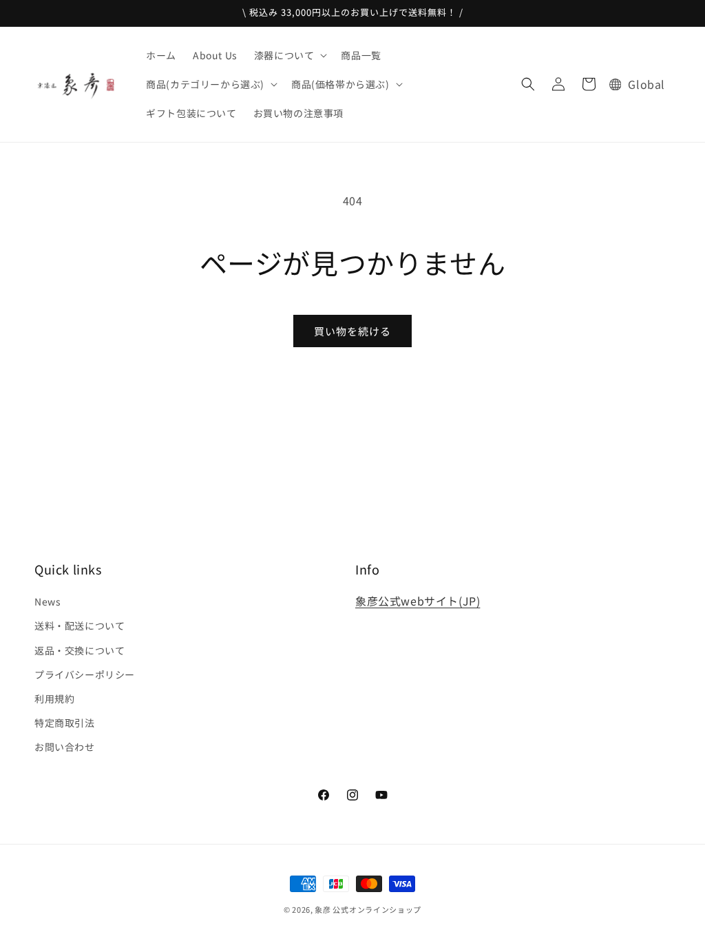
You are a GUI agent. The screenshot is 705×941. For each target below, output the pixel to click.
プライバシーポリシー (84, 674)
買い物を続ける (352, 331)
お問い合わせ (64, 747)
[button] (289, 55)
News (47, 601)
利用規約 (54, 698)
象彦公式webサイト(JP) (417, 600)
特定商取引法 (64, 723)
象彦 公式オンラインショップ (368, 909)
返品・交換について (79, 650)
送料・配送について (79, 625)
